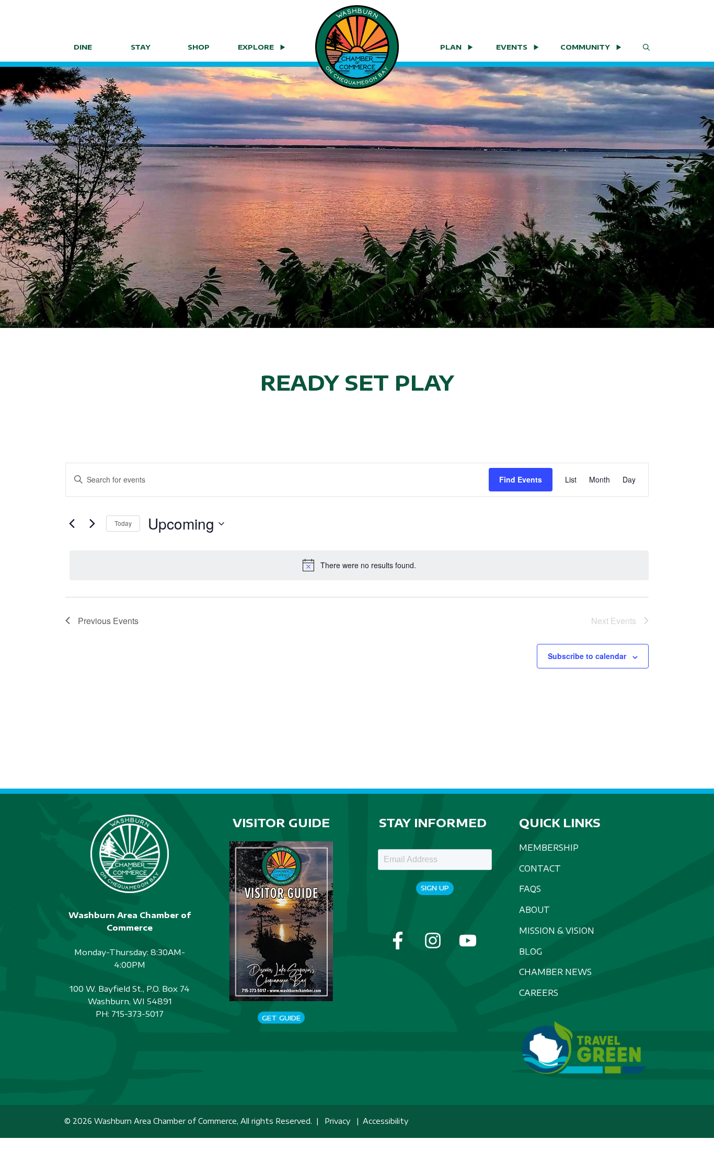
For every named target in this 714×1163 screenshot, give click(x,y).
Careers (538, 992)
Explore (256, 47)
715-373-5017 (137, 1013)
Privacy (337, 1121)
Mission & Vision (556, 930)
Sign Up (435, 888)
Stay (141, 47)
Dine (83, 47)
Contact (540, 868)
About (534, 909)
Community (585, 47)
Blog (530, 951)
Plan (451, 47)
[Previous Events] (71, 524)
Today (123, 523)
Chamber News (555, 972)
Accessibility (385, 1121)
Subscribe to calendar (587, 656)
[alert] (359, 565)
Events (511, 47)
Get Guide (281, 1018)
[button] (646, 47)
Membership (549, 847)
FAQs (530, 889)
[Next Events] (92, 524)
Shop (199, 47)
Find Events (520, 479)
